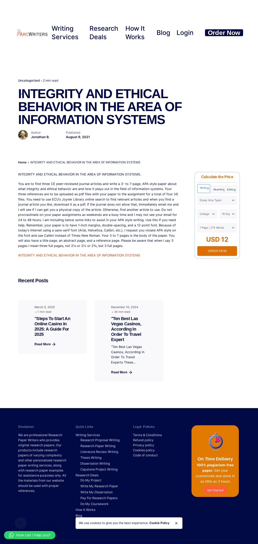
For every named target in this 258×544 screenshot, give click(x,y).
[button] (29, 535)
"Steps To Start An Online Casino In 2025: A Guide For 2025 (52, 326)
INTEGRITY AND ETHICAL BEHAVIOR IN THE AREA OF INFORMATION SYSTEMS (79, 255)
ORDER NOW (217, 251)
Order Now (224, 32)
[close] (176, 523)
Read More (42, 344)
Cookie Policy (159, 523)
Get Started (215, 490)
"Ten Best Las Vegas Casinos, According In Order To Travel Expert (126, 329)
